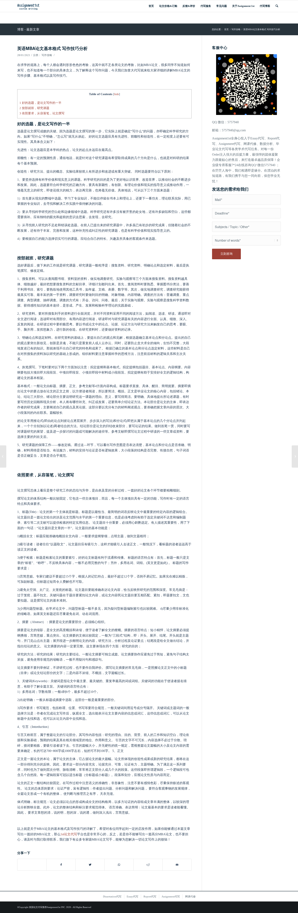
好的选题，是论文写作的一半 (40, 102)
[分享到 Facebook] (61, 865)
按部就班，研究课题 (34, 108)
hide (116, 94)
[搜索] (277, 6)
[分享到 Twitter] (90, 865)
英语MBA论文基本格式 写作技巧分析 (52, 48)
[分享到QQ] (31, 863)
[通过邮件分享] (177, 865)
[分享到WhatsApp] (119, 865)
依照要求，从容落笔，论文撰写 (41, 113)
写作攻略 (47, 55)
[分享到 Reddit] (148, 865)
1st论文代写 (68, 834)
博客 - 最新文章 (28, 29)
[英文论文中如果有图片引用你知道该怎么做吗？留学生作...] (3, 456)
